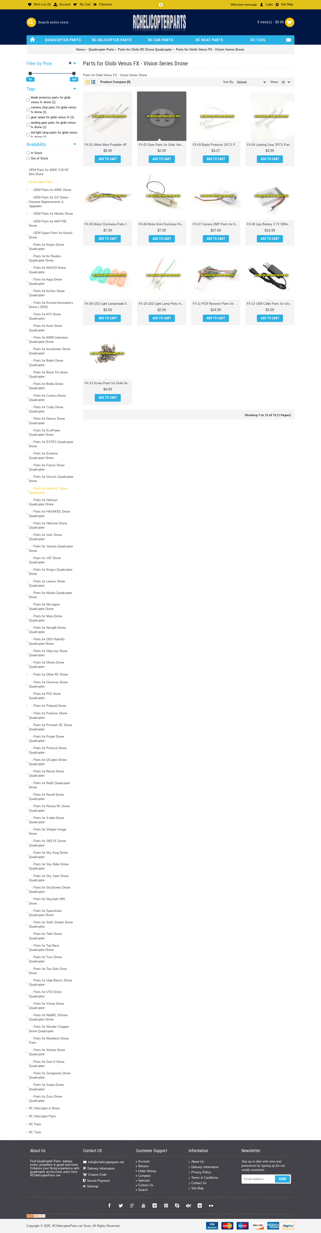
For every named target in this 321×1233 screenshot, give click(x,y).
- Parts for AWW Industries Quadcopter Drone (48, 340)
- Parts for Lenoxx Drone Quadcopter (47, 583)
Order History (147, 1171)
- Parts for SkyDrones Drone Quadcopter (49, 889)
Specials (144, 1180)
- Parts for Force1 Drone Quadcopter (47, 467)
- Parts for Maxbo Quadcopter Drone (50, 595)
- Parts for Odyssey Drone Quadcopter (48, 653)
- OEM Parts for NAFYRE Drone (48, 223)
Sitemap (92, 1186)
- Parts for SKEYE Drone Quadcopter (47, 843)
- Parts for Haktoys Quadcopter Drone (43, 502)
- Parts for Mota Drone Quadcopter (45, 618)
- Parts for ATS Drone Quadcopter (45, 316)
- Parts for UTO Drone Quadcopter (45, 994)
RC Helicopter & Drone (44, 1108)
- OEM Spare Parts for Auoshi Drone (50, 235)
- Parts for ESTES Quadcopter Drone (51, 444)
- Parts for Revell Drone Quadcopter (46, 797)
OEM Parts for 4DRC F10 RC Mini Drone (49, 172)
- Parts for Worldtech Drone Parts (49, 1040)
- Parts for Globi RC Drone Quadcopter (48, 490)
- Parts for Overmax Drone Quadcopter (48, 684)
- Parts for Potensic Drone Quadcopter (48, 715)
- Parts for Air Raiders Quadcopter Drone (45, 258)
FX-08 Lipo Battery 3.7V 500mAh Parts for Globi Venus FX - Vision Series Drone (270, 224)
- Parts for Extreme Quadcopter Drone (43, 455)
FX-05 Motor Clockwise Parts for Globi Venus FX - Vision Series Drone (108, 224)
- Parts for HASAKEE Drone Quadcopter (49, 514)
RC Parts (35, 1124)
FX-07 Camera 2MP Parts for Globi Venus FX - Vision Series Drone (216, 224)
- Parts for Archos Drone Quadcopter (47, 293)
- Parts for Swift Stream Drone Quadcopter (51, 924)
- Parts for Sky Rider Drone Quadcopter (49, 866)
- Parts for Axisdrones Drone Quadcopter (49, 351)
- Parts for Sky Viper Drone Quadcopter (49, 878)
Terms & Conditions (204, 1177)
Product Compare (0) (115, 82)
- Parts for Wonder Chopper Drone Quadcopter (49, 1029)
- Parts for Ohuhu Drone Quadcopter (46, 664)
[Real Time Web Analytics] (36, 1216)
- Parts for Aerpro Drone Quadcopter (46, 247)
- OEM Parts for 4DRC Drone (50, 190)
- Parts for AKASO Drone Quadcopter (47, 270)
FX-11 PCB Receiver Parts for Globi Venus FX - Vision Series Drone (216, 303)
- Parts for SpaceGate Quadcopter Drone (45, 913)
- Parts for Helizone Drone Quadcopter (48, 525)
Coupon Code (97, 1174)
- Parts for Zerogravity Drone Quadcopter (49, 1075)
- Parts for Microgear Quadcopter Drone (44, 606)
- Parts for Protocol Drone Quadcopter (48, 750)
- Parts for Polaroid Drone (47, 705)
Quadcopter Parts (41, 182)
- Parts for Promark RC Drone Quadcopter (50, 727)
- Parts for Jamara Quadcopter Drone (51, 548)
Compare (144, 1176)
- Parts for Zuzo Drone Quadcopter (45, 1099)
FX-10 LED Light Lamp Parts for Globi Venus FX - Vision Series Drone (162, 303)
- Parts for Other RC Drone (48, 674)
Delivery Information (101, 1168)
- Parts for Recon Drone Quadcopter (46, 773)
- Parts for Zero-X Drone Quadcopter (46, 1064)
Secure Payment (98, 1180)
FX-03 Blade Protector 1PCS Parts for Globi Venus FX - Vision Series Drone (216, 144)
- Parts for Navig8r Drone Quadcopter (47, 630)
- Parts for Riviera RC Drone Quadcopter (49, 808)
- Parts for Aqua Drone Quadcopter (45, 281)
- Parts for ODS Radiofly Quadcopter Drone (47, 641)
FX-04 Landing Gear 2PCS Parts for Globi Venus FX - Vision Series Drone (270, 144)
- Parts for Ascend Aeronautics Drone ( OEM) (51, 305)
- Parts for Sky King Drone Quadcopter (48, 855)
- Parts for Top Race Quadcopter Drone (44, 948)
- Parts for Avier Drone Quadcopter (45, 328)
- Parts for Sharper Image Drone (47, 831)
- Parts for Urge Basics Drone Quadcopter (50, 982)
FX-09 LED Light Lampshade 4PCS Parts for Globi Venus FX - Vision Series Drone (108, 303)
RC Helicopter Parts (42, 1116)
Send (282, 1179)
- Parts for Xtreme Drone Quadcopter (47, 1052)
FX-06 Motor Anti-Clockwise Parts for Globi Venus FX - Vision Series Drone (162, 224)
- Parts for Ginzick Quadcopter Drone (51, 479)
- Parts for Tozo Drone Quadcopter (45, 959)
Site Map (197, 1188)
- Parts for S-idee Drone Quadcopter (46, 820)
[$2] (30, 73)
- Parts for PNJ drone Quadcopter (45, 696)
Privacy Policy (201, 1172)
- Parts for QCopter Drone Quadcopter (48, 762)
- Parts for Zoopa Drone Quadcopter (46, 1087)
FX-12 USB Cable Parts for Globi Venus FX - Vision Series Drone (270, 303)
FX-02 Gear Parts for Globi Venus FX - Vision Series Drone (162, 144)
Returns (143, 1166)
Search (143, 1190)
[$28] (74, 73)
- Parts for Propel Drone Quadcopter (46, 739)
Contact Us (145, 1185)
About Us (197, 1161)
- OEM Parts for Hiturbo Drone (51, 213)
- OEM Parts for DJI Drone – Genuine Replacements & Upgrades (49, 202)
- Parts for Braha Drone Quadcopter (46, 386)
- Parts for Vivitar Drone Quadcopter (46, 1006)
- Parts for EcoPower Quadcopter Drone (44, 432)
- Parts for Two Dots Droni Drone (48, 971)
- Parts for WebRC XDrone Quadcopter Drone (48, 1017)
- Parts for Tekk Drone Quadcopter (45, 936)
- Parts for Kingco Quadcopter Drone (50, 572)
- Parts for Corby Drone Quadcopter (46, 409)
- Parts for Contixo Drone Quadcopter (47, 398)
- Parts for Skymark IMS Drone (47, 901)
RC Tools (35, 1132)
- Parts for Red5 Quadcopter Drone (49, 785)
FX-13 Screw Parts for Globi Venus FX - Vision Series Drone (108, 383)
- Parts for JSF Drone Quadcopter (45, 560)
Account (143, 1161)
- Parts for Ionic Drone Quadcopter (45, 537)
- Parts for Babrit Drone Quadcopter (46, 363)
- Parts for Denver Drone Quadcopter (47, 421)
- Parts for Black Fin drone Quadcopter (48, 374)
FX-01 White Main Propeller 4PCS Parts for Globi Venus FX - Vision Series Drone (108, 144)
